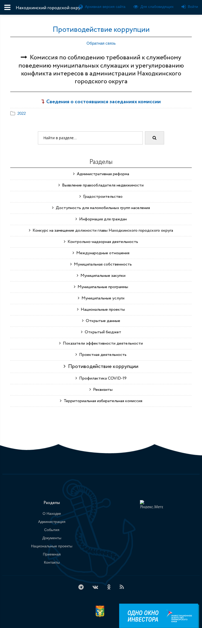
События (51, 530)
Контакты (52, 562)
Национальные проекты (102, 310)
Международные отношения (101, 253)
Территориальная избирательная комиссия (102, 401)
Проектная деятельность (102, 355)
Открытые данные (102, 321)
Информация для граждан (102, 219)
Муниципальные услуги (101, 298)
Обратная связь (101, 43)
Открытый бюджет (102, 332)
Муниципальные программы (101, 287)
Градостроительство (102, 197)
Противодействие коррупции (101, 29)
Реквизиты (102, 390)
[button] (18, 113)
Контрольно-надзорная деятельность (101, 242)
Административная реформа (102, 174)
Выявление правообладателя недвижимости (102, 185)
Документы (51, 538)
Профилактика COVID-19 (102, 378)
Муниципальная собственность (102, 264)
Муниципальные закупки (101, 276)
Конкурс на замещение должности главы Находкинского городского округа (102, 230)
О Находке (52, 513)
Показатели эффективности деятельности (102, 343)
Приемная (52, 554)
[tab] (101, 113)
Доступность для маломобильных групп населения (102, 208)
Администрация (51, 522)
